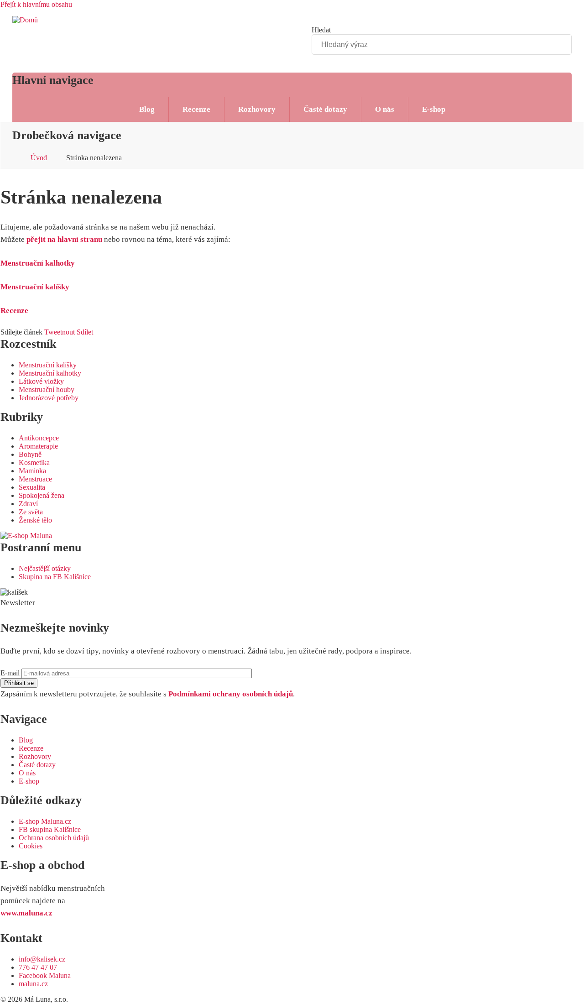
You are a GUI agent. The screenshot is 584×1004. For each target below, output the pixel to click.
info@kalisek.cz (42, 959)
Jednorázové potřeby (48, 398)
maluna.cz (33, 984)
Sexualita (32, 487)
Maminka (32, 471)
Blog (147, 109)
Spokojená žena (41, 495)
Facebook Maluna (45, 975)
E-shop (433, 109)
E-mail (10, 673)
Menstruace (35, 479)
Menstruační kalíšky (34, 286)
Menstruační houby (46, 389)
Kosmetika (34, 462)
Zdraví (28, 503)
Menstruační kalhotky (37, 263)
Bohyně (30, 454)
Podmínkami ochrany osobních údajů (230, 694)
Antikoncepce (39, 438)
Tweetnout (59, 332)
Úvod (39, 158)
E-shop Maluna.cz (45, 821)
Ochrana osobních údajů (54, 838)
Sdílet (85, 332)
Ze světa (31, 512)
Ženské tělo (35, 520)
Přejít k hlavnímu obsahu (36, 4)
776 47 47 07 (38, 967)
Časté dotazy (325, 109)
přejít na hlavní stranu (64, 239)
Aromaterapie (38, 446)
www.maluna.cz (26, 913)
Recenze (196, 109)
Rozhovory (257, 109)
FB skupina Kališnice (50, 829)
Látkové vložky (41, 381)
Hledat (321, 30)
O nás (384, 109)
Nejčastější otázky (45, 568)
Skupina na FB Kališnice (55, 576)
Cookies (30, 846)
